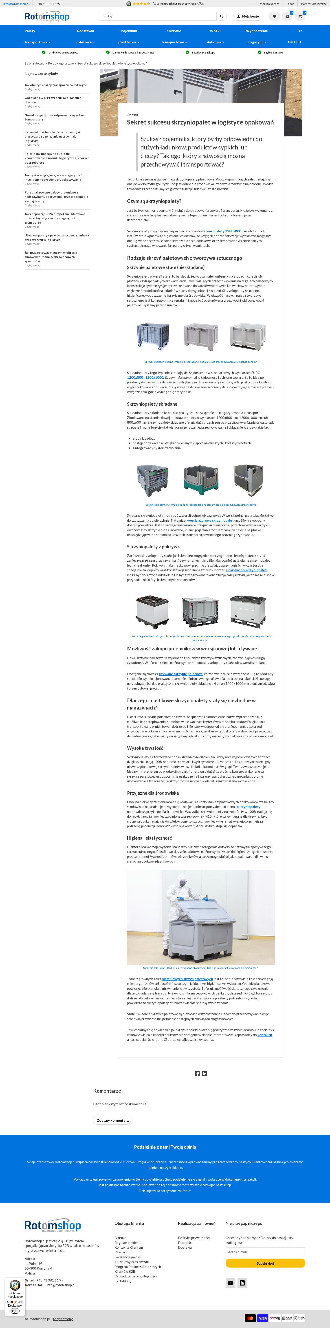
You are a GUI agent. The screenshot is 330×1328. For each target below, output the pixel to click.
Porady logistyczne (314, 4)
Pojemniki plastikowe (127, 36)
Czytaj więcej (32, 89)
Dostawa (185, 1247)
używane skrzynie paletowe (181, 674)
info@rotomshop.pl (16, 4)
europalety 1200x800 (224, 231)
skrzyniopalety (248, 807)
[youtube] (230, 1283)
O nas (290, 4)
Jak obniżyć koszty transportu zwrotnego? (56, 85)
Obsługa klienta (268, 4)
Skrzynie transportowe (172, 36)
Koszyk (300, 16)
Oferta (119, 1252)
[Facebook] (197, 1074)
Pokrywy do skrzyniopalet (246, 570)
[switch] (15, 1311)
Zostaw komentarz (113, 1120)
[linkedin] (242, 1283)
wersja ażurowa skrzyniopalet (210, 520)
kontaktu (264, 1035)
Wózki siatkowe (213, 36)
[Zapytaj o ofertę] (287, 16)
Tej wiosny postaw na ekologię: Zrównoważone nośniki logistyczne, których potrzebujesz (57, 158)
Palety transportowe (36, 36)
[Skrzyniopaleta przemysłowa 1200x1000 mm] (201, 964)
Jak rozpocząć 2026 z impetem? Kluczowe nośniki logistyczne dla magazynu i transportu (55, 218)
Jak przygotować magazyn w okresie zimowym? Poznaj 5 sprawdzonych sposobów (51, 257)
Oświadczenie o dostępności (135, 1276)
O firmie (120, 1238)
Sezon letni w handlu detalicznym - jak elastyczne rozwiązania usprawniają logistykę (53, 136)
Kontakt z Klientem (128, 1247)
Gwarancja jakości (127, 1257)
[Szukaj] (222, 16)
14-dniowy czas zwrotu (131, 1262)
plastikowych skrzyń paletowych (187, 979)
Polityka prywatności (194, 1238)
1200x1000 (154, 377)
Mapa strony (63, 1319)
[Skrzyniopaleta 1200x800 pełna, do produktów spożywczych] (201, 357)
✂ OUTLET (295, 36)
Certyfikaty (123, 1281)
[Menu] (22, 1280)
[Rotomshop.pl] (58, 16)
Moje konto (250, 16)
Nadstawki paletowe (85, 36)
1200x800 (135, 377)
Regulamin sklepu (127, 1243)
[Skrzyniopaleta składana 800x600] (201, 500)
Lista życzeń (274, 16)
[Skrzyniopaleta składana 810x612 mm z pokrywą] (201, 632)
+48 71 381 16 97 (48, 4)
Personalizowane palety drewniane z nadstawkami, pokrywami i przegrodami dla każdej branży (56, 197)
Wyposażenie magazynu (257, 36)
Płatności (185, 1243)
